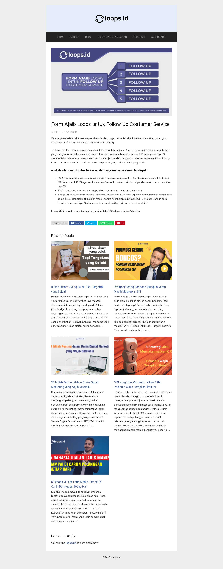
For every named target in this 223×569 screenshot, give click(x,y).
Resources (139, 37)
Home (60, 37)
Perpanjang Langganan (112, 37)
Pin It (121, 223)
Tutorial (74, 37)
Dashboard (158, 37)
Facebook (77, 223)
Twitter (92, 223)
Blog (88, 37)
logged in (71, 543)
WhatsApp (107, 223)
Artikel (55, 132)
